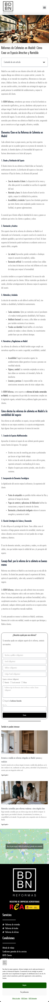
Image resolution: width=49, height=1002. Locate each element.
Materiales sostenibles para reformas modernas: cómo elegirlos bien (23, 808)
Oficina (25, 682)
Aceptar (24, 985)
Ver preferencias (24, 992)
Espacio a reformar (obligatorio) (11, 679)
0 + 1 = (5, 705)
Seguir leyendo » (5, 775)
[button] (44, 7)
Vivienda (7, 682)
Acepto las (13, 701)
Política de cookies (16, 998)
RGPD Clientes (24, 998)
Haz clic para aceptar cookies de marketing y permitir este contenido (24, 846)
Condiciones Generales (16, 701)
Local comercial (16, 682)
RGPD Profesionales (33, 998)
